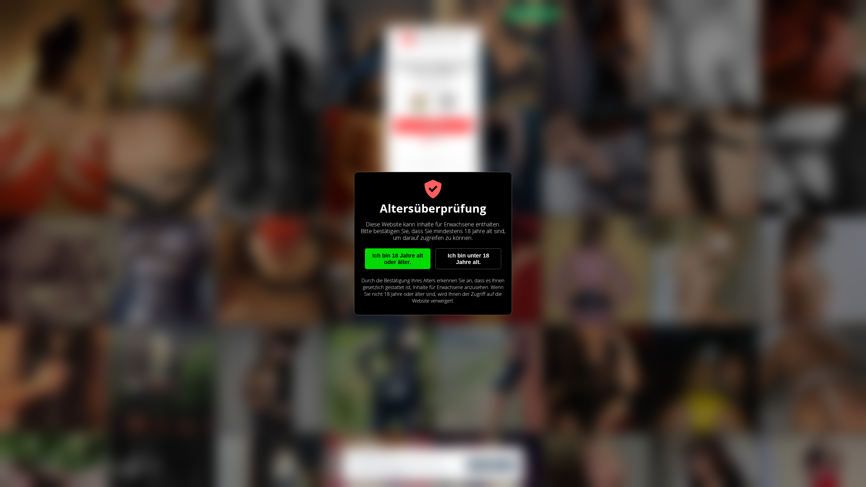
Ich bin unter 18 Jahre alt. (468, 258)
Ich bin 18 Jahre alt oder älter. (397, 258)
